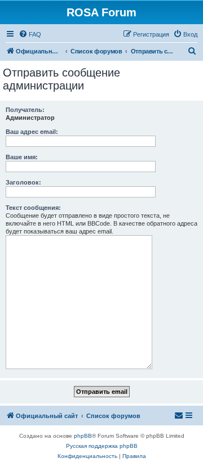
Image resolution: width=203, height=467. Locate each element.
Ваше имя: (22, 157)
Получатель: (25, 109)
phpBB (83, 436)
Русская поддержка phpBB (102, 446)
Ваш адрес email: (32, 131)
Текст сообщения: (33, 207)
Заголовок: (23, 182)
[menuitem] (30, 34)
